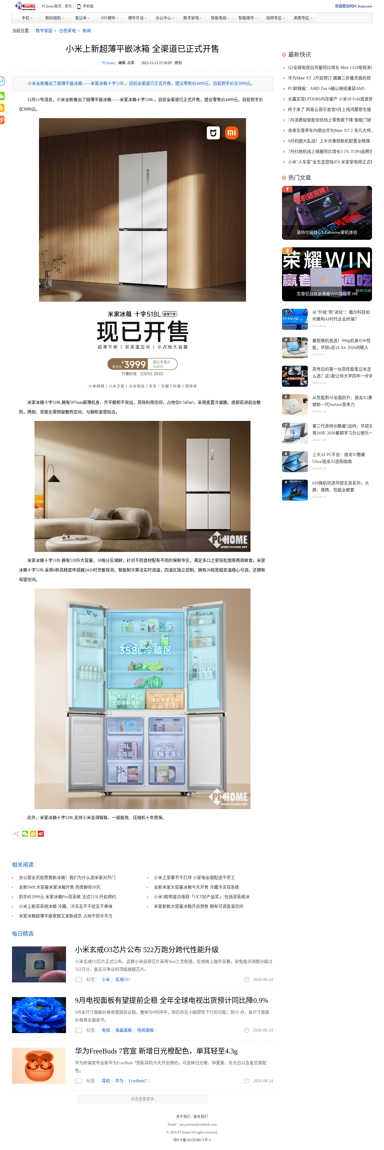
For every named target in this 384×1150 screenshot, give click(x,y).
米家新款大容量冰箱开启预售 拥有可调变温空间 (198, 906)
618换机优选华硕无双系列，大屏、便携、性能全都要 (340, 486)
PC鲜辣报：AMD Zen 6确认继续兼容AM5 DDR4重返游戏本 (326, 90)
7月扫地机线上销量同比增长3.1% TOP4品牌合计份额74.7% (331, 153)
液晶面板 (123, 1030)
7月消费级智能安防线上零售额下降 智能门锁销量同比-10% (329, 121)
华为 (119, 1081)
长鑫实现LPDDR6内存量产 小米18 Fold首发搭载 (330, 100)
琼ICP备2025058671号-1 (192, 1140)
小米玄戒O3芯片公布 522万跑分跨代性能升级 (147, 950)
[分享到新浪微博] (41, 834)
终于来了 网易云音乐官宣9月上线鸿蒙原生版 (329, 109)
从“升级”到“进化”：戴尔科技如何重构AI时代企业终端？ (341, 315)
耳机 (106, 1081)
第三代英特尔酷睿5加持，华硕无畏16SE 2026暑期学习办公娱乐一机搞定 (342, 433)
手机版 (88, 6)
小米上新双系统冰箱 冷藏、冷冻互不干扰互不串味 (65, 906)
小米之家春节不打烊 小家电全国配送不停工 (194, 877)
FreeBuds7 (138, 1081)
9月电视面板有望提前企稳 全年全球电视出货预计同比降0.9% (171, 1000)
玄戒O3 (122, 979)
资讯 (68, 6)
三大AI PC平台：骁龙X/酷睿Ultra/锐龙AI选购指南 (338, 458)
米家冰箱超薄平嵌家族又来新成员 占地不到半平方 (65, 916)
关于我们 (183, 1117)
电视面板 (145, 1030)
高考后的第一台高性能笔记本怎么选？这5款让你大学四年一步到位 (342, 376)
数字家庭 (44, 30)
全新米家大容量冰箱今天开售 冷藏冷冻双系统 (196, 887)
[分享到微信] (25, 834)
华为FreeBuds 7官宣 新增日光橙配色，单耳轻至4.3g (156, 1051)
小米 (106, 979)
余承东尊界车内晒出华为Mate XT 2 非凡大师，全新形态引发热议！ (331, 132)
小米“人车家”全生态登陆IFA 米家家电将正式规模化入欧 (331, 163)
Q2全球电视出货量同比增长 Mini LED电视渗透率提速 (331, 69)
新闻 (86, 30)
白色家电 (67, 30)
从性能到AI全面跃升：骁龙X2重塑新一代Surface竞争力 (342, 401)
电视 (106, 1030)
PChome (108, 63)
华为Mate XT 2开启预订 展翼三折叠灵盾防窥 (329, 78)
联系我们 (201, 1117)
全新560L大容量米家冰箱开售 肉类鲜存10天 (59, 887)
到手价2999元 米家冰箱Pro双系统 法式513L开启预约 (67, 897)
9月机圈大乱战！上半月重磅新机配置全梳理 (329, 141)
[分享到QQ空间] (33, 834)
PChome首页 (52, 6)
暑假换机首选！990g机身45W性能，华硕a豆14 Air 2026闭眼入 (341, 344)
